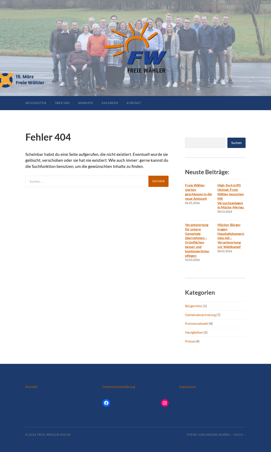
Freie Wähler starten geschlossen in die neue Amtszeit (198, 191)
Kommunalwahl (196, 323)
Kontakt (134, 103)
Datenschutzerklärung (118, 387)
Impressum (188, 387)
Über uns (62, 103)
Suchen (236, 143)
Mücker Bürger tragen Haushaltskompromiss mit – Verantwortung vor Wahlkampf (230, 236)
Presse (190, 341)
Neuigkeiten (35, 103)
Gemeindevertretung (200, 315)
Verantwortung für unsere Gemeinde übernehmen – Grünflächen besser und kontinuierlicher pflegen (197, 240)
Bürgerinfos (193, 306)
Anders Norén (218, 434)
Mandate (85, 103)
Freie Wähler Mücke (54, 434)
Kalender (110, 103)
